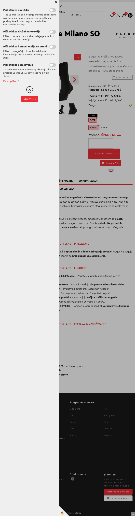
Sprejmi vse (30, 99)
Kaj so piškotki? (11, 81)
